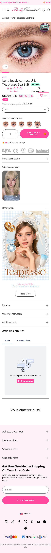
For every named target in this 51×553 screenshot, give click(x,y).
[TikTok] (13, 521)
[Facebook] (19, 521)
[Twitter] (25, 521)
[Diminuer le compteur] (5, 133)
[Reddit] (25, 528)
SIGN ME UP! (25, 500)
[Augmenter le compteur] (15, 133)
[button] (3, 10)
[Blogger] (44, 521)
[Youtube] (38, 521)
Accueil (5, 17)
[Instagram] (6, 521)
